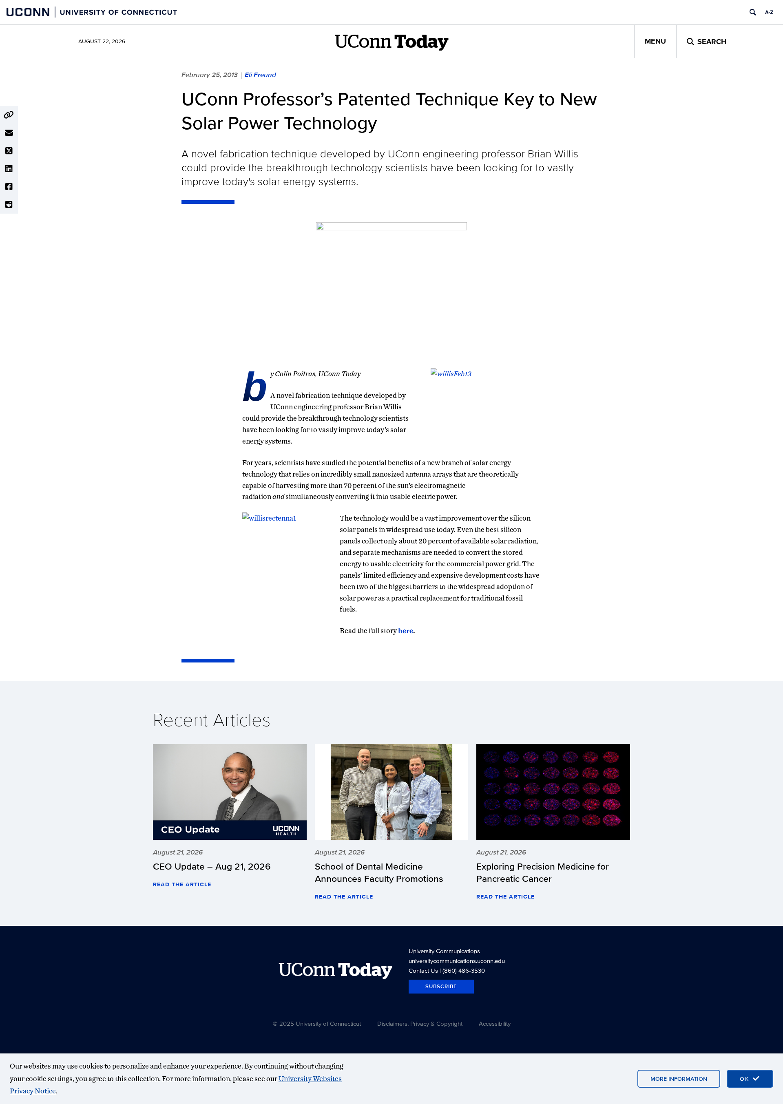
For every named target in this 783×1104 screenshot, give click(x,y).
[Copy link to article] (9, 115)
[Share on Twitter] (9, 151)
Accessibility (495, 1023)
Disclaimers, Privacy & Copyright (419, 1023)
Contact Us (423, 970)
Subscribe (441, 986)
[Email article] (9, 133)
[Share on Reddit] (9, 205)
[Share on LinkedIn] (9, 169)
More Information (678, 1079)
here (405, 630)
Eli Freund (260, 74)
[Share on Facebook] (9, 187)
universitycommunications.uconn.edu (457, 960)
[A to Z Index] (769, 12)
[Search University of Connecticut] (752, 12)
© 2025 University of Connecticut (317, 1023)
